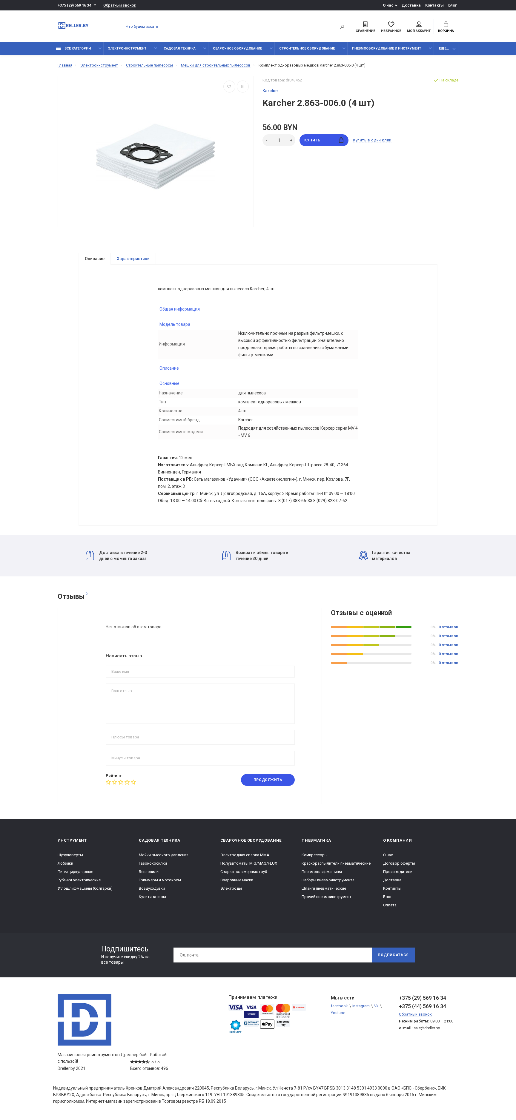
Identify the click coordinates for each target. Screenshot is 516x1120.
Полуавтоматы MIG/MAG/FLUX (248, 863)
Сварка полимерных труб (243, 871)
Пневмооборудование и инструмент (386, 48)
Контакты (434, 5)
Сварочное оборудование (237, 48)
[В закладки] (229, 86)
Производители (397, 871)
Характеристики (133, 258)
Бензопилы (149, 871)
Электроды (231, 888)
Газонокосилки (153, 863)
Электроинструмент (127, 48)
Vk (376, 1006)
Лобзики (65, 863)
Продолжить (268, 780)
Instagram (361, 1006)
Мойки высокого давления (163, 855)
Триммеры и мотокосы (160, 880)
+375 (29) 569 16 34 (74, 5)
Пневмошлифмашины (322, 871)
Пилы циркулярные (75, 871)
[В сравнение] (243, 86)
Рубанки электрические (79, 880)
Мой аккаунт (419, 31)
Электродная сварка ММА (244, 855)
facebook (339, 1006)
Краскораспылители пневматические (336, 863)
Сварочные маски (236, 880)
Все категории (77, 48)
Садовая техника (180, 48)
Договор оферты (399, 863)
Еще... (444, 48)
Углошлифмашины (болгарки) (85, 888)
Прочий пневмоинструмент (326, 896)
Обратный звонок (119, 5)
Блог (452, 5)
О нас (388, 5)
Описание (95, 258)
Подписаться (393, 955)
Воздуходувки (152, 888)
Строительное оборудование (307, 48)
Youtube (338, 1013)
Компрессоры (315, 855)
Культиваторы (152, 896)
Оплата (390, 905)
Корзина (446, 31)
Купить (312, 140)
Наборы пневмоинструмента (328, 880)
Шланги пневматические (324, 888)
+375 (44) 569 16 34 (422, 1006)
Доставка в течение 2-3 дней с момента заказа (123, 555)
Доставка (411, 5)
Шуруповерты (70, 855)
